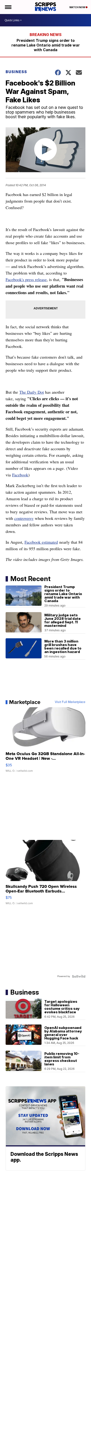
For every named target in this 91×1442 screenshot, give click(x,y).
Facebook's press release (26, 279)
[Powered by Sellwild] (78, 976)
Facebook (20, 475)
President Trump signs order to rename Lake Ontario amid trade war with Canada (45, 45)
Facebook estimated (41, 542)
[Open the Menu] (8, 7)
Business (16, 71)
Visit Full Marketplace (70, 702)
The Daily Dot (31, 392)
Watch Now (77, 7)
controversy (24, 518)
